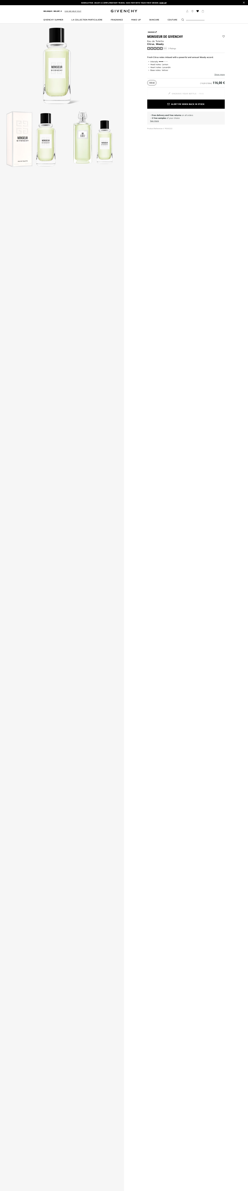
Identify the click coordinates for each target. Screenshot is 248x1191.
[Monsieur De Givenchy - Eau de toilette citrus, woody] (62, 66)
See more (154, 121)
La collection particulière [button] (86, 20)
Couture (172, 20)
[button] (187, 11)
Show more (219, 74)
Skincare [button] (154, 20)
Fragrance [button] (117, 20)
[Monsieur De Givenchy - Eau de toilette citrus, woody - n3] (93, 139)
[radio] (151, 83)
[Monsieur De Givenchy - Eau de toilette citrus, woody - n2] (31, 139)
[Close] (244, 2)
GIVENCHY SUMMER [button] (53, 20)
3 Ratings (172, 48)
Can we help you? (73, 11)
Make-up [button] (136, 20)
